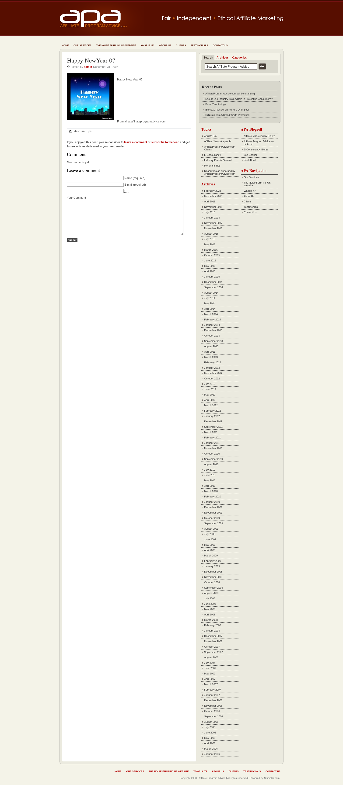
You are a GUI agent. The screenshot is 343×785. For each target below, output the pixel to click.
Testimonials (199, 45)
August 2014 (211, 292)
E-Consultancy (212, 154)
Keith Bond (250, 160)
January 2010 (212, 501)
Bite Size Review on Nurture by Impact (227, 109)
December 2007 (213, 636)
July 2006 (209, 727)
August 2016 (211, 233)
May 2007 (209, 673)
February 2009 (212, 560)
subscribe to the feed (165, 142)
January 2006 (212, 754)
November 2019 (213, 196)
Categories (239, 57)
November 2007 (213, 641)
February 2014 (212, 319)
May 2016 (209, 244)
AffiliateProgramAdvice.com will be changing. (230, 93)
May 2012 (209, 394)
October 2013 (212, 335)
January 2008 (212, 630)
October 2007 (212, 646)
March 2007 (211, 684)
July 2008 (209, 598)
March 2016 (211, 249)
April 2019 (209, 201)
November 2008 (213, 577)
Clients (181, 45)
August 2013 (211, 346)
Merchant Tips (82, 131)
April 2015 (209, 271)
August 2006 (211, 721)
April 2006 (209, 743)
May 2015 (209, 265)
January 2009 (212, 566)
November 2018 (213, 206)
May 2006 (209, 737)
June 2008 (210, 603)
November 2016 (213, 228)
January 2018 (212, 217)
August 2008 (211, 593)
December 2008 (213, 571)
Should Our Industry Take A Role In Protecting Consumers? (239, 98)
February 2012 (212, 410)
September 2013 (213, 341)
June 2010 (210, 475)
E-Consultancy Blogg (256, 149)
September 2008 (213, 587)
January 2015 (212, 276)
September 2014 (213, 287)
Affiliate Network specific (218, 141)
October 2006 (212, 711)
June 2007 (210, 668)
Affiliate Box (210, 136)
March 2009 (211, 555)
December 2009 (213, 507)
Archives (223, 57)
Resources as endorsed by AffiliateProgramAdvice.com (219, 172)
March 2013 (211, 357)
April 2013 (209, 351)
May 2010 (209, 480)
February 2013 (212, 362)
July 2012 (209, 383)
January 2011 (212, 442)
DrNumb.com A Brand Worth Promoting (227, 115)
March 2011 (210, 432)
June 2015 (210, 260)
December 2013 (213, 330)
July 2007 (209, 662)
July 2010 (209, 469)
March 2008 (211, 619)
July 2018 (209, 212)
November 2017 (213, 223)
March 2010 (211, 491)
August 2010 (211, 464)
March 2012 (211, 405)
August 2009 (211, 528)
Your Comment (76, 197)
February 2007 (212, 689)
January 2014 (212, 324)
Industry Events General (218, 160)
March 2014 (211, 314)
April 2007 (209, 678)
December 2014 (213, 282)
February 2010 (212, 496)
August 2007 (211, 657)
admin (88, 67)
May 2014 (209, 303)
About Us (165, 45)
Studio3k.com (272, 778)
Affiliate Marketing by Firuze (259, 136)
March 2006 (211, 748)
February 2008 (212, 625)
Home (65, 45)
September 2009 (213, 523)
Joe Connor (250, 154)
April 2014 (209, 308)
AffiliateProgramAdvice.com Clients (219, 148)
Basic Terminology (215, 104)
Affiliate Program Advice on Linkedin (259, 143)
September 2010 (213, 459)
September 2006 (213, 716)
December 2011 (213, 421)
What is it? (147, 45)
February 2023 (212, 190)
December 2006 (213, 700)
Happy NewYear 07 (91, 60)
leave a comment (135, 142)
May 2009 (209, 544)
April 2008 (209, 614)
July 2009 (209, 534)
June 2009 (210, 539)
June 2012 (210, 389)
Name (128, 178)
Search (208, 57)
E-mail (128, 184)
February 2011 (212, 437)
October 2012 (212, 378)
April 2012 (209, 400)
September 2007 (213, 652)
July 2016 (209, 239)
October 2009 (212, 518)
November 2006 (213, 705)
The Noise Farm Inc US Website (116, 45)
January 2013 (212, 367)
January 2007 (212, 695)
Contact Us (220, 45)
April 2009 (209, 550)
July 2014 (209, 298)
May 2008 (209, 609)
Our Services (82, 45)
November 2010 (213, 448)
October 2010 (212, 453)
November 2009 (213, 512)
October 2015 (212, 255)
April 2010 (209, 485)
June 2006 (210, 732)
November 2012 (213, 373)
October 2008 (212, 582)
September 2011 (213, 426)
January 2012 (212, 416)
